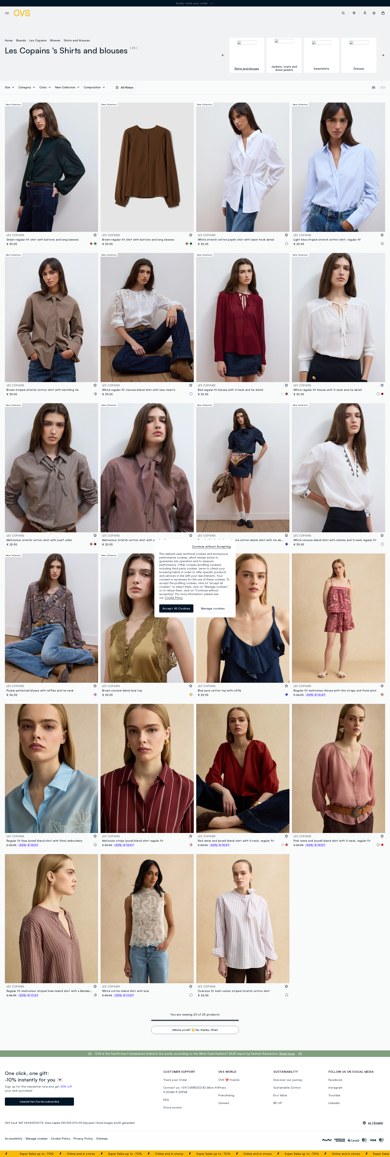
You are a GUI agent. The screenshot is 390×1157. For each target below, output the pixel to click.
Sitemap (102, 1138)
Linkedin (334, 1103)
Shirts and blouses (77, 40)
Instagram (335, 1087)
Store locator (172, 1107)
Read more (287, 1053)
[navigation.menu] (7, 13)
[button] (354, 13)
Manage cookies (37, 1138)
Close (379, 1153)
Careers (223, 1103)
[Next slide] (381, 55)
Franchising (226, 1095)
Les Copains (38, 40)
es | (375, 1123)
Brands (21, 40)
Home (9, 40)
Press (222, 1087)
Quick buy (51, 226)
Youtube (334, 1095)
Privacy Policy (83, 1138)
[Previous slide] (225, 55)
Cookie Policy (60, 1138)
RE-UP (277, 1103)
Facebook (335, 1079)
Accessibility (13, 1138)
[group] (246, 55)
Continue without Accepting (211, 546)
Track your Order (175, 1079)
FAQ (166, 1099)
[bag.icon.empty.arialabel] (383, 13)
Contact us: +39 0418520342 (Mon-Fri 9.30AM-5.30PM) (190, 1090)
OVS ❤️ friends (228, 1079)
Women (55, 40)
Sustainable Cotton (287, 1087)
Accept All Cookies (176, 608)
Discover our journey (287, 1079)
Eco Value (280, 1095)
